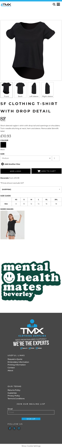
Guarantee (12, 393)
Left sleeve (33, 96)
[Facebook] (10, 428)
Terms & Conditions (16, 398)
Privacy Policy (14, 396)
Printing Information (17, 365)
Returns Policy (14, 390)
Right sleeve (47, 96)
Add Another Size (12, 164)
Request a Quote (15, 359)
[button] (31, 281)
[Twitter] (14, 428)
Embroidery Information (18, 362)
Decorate (4, 178)
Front (6, 96)
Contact (11, 368)
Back (20, 96)
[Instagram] (19, 428)
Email (10, 409)
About (10, 370)
